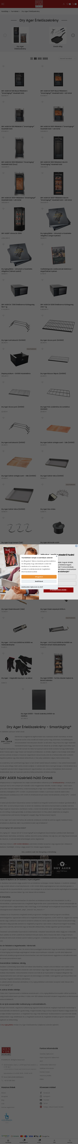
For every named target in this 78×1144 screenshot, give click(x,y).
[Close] (56, 556)
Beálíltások (39, 581)
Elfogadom (39, 577)
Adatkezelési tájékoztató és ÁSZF (32, 587)
